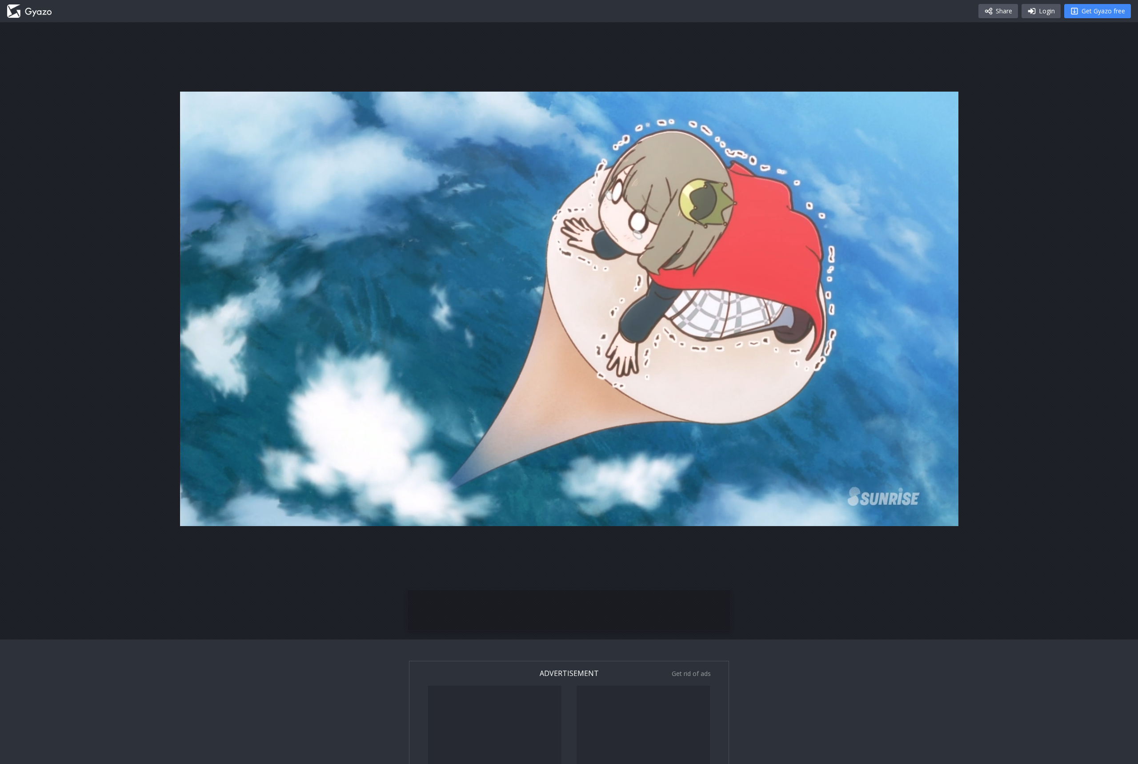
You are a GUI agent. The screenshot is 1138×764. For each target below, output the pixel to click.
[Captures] (29, 11)
